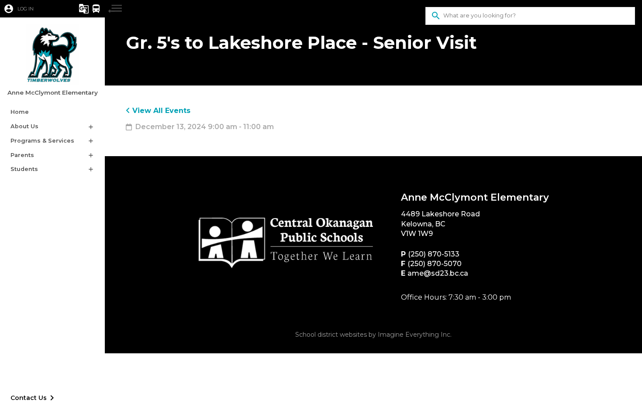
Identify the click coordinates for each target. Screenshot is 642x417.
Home (19, 112)
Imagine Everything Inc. (415, 334)
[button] (32, 8)
